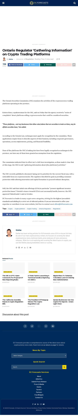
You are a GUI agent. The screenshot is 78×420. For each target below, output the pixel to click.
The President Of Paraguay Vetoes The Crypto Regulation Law (38, 302)
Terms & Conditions (32, 408)
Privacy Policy (42, 408)
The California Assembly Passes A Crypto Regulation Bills (12, 302)
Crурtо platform (20, 208)
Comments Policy (57, 408)
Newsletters (71, 408)
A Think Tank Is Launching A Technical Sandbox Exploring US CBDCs (38, 278)
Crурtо (10, 208)
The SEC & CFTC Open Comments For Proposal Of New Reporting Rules (12, 278)
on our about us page (48, 345)
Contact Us (39, 397)
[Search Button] (64, 367)
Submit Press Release (39, 381)
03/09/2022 (32, 306)
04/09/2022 (6, 282)
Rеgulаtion (56, 208)
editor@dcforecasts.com (63, 204)
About (39, 376)
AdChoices (39, 410)
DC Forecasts (10, 408)
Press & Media (39, 384)
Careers (39, 389)
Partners (39, 392)
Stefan (11, 59)
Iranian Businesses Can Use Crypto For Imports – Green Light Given (63, 302)
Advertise (39, 379)
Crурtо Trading (32, 208)
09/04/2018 (19, 59)
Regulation (29, 59)
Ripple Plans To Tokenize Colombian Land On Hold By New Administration (63, 278)
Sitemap (64, 408)
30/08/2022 (57, 306)
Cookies (49, 408)
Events (39, 387)
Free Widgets (39, 395)
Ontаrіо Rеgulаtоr (45, 208)
